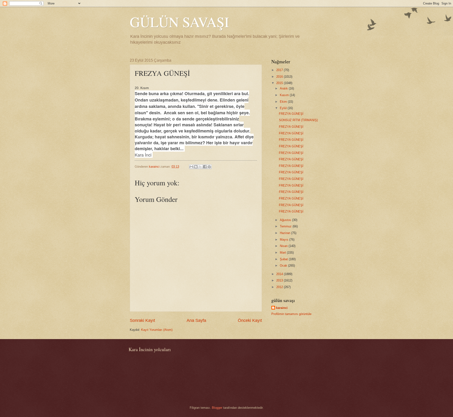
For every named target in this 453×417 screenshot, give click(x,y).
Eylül (284, 108)
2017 (280, 70)
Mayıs (284, 239)
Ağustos (286, 220)
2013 (280, 280)
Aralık (284, 88)
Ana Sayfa (196, 320)
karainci (282, 308)
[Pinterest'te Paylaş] (209, 166)
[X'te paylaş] (200, 166)
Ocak (284, 265)
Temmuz (286, 226)
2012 (280, 287)
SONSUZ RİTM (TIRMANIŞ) (298, 120)
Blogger (217, 407)
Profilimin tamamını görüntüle (291, 314)
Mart (283, 252)
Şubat (284, 259)
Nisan (284, 246)
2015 (280, 83)
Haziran (285, 233)
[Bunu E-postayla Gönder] (191, 166)
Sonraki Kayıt (142, 320)
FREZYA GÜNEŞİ (291, 113)
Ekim (284, 101)
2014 (280, 274)
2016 (280, 76)
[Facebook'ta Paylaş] (204, 166)
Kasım (285, 95)
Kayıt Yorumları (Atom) (156, 330)
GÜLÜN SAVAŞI (179, 21)
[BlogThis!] (195, 166)
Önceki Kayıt (250, 320)
